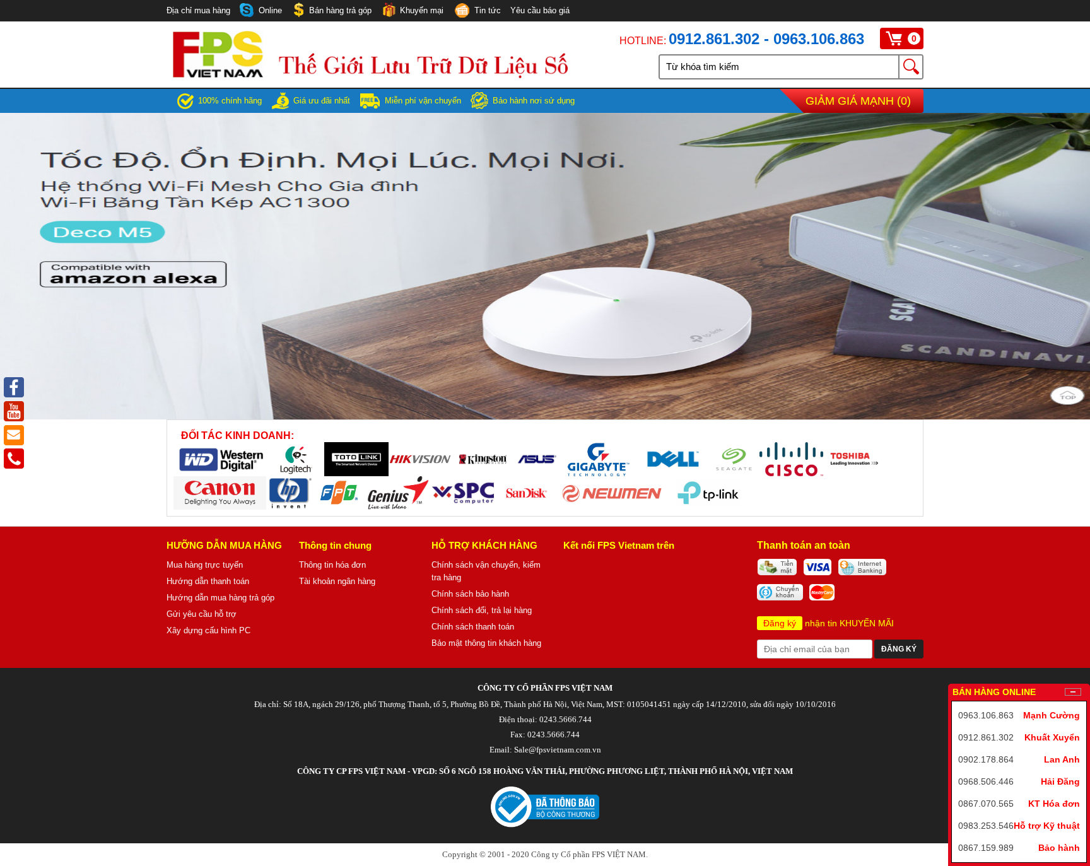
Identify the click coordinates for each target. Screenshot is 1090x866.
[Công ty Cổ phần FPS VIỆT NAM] (370, 75)
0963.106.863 (986, 715)
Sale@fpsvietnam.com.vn (557, 749)
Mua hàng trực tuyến (205, 565)
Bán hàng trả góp (340, 10)
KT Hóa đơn (1054, 804)
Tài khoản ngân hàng (337, 581)
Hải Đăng (1060, 781)
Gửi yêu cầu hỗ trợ (202, 614)
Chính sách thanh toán (472, 626)
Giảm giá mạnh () (858, 101)
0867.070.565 (986, 804)
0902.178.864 (986, 759)
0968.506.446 (986, 781)
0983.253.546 (986, 826)
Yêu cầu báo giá (540, 10)
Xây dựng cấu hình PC (208, 630)
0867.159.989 (986, 848)
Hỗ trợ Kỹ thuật (1047, 826)
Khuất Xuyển (1052, 737)
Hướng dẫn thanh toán (208, 581)
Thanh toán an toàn (803, 545)
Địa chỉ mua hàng (198, 10)
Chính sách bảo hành (470, 594)
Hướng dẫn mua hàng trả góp (220, 597)
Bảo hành (1059, 848)
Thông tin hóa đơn (332, 565)
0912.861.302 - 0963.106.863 (766, 38)
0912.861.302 (986, 737)
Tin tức (487, 10)
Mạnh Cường (1051, 715)
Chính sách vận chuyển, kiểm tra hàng (486, 571)
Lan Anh (1062, 759)
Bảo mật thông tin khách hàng (486, 643)
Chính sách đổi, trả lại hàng (481, 610)
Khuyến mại (421, 10)
